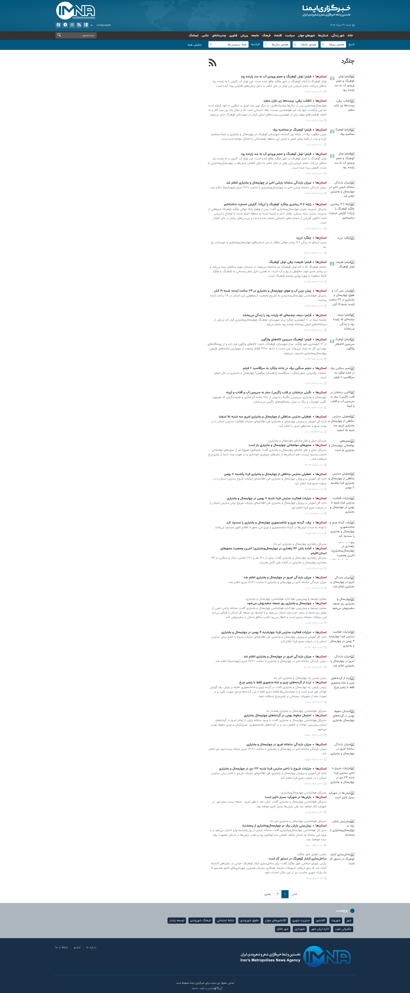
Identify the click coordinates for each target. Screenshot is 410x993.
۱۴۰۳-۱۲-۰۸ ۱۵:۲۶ (313, 253)
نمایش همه (194, 45)
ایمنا (306, 10)
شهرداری (300, 929)
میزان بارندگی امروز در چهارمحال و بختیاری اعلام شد (285, 577)
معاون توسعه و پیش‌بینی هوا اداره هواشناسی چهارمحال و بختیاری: (285, 599)
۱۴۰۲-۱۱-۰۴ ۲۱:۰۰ (314, 588)
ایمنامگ (193, 35)
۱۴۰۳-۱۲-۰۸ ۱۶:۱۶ (314, 229)
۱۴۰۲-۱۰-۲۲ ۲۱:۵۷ (314, 760)
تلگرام (65, 25)
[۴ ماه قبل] (341, 83)
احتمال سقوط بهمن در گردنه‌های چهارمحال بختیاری (285, 715)
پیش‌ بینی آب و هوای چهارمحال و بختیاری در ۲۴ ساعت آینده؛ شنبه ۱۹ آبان (270, 291)
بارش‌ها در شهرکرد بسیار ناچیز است (295, 797)
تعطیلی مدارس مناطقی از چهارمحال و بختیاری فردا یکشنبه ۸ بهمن (275, 474)
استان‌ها (323, 35)
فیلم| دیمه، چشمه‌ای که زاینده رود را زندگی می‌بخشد (284, 315)
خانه (350, 35)
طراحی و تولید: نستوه (203, 988)
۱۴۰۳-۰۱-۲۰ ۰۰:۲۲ (314, 384)
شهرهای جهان (306, 35)
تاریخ (351, 44)
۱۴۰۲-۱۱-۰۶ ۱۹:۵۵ (314, 534)
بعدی (268, 894)
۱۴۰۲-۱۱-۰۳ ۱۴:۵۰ (314, 702)
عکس (205, 35)
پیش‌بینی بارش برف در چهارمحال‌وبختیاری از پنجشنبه (284, 825)
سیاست (290, 35)
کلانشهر (320, 920)
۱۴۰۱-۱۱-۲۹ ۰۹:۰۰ (314, 879)
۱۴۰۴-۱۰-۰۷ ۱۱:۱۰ (314, 145)
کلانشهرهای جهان (275, 920)
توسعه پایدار (176, 920)
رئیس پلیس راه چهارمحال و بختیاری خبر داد (300, 678)
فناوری (233, 35)
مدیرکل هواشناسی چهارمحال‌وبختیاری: (303, 792)
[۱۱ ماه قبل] (341, 160)
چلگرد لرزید (311, 238)
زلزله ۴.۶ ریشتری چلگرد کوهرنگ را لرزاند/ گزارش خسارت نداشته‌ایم (275, 204)
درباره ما (91, 947)
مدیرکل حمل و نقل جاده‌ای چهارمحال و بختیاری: (297, 440)
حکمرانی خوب (343, 929)
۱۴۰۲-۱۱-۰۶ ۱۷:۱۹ (314, 569)
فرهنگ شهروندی (200, 920)
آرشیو (86, 25)
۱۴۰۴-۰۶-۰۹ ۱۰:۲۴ (314, 174)
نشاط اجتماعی (225, 920)
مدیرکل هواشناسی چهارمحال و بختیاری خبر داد (298, 821)
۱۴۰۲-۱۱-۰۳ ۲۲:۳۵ (313, 667)
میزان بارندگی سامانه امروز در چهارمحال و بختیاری (286, 744)
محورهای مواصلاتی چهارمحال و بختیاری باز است (287, 445)
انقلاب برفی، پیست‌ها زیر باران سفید (294, 101)
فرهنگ (266, 35)
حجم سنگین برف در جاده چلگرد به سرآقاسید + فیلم (284, 368)
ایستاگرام (72, 25)
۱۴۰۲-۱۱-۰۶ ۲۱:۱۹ (314, 514)
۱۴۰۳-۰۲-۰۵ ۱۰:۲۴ (313, 359)
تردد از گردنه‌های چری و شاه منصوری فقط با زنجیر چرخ (282, 682)
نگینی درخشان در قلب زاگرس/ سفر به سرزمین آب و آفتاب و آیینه (276, 392)
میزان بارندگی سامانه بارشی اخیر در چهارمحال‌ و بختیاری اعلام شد (276, 182)
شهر (348, 920)
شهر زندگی (337, 35)
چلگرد (347, 61)
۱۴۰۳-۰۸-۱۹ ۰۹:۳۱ (313, 306)
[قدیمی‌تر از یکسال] (341, 189)
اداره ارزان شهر (320, 929)
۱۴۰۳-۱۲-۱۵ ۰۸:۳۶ (313, 194)
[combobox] (333, 44)
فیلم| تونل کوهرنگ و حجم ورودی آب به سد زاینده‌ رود (283, 76)
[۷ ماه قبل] (341, 107)
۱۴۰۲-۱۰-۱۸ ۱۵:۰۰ (314, 846)
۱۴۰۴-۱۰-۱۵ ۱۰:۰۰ (314, 121)
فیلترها (255, 44)
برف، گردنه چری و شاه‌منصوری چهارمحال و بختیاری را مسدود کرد (276, 522)
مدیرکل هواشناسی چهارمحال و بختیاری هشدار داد (296, 711)
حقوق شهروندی (249, 920)
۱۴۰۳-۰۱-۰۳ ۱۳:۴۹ (313, 408)
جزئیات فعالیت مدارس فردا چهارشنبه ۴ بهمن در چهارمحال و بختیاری (273, 632)
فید (79, 25)
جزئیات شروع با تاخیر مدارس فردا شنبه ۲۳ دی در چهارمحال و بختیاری (272, 768)
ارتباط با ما (62, 947)
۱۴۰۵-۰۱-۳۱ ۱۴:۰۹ (314, 92)
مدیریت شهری (301, 920)
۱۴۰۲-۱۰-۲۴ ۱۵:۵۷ (313, 735)
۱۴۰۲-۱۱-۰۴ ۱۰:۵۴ (314, 623)
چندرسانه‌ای (219, 35)
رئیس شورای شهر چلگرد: (311, 854)
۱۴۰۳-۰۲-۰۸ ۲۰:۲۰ (313, 330)
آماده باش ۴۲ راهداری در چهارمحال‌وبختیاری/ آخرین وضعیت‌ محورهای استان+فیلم (273, 551)
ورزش (244, 35)
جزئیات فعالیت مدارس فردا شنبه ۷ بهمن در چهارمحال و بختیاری (276, 498)
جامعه (255, 35)
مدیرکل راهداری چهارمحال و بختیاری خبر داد (299, 544)
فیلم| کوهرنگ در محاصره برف (299, 130)
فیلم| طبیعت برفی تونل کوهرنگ (297, 262)
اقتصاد (278, 35)
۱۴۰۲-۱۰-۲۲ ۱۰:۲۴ (314, 813)
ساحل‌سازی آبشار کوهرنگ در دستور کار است (297, 858)
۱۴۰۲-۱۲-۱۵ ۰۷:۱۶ (314, 432)
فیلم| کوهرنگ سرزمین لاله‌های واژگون (293, 339)
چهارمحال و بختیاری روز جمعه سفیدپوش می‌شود (286, 603)
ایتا (58, 25)
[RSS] (212, 63)
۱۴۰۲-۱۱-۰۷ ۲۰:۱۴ (314, 490)
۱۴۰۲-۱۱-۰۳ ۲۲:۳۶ (313, 648)
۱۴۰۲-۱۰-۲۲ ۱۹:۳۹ (313, 784)
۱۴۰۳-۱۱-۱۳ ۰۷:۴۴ (313, 282)
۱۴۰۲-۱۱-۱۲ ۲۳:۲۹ (314, 465)
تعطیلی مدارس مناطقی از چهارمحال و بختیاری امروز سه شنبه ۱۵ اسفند (272, 416)
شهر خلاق (283, 929)
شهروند (335, 920)
